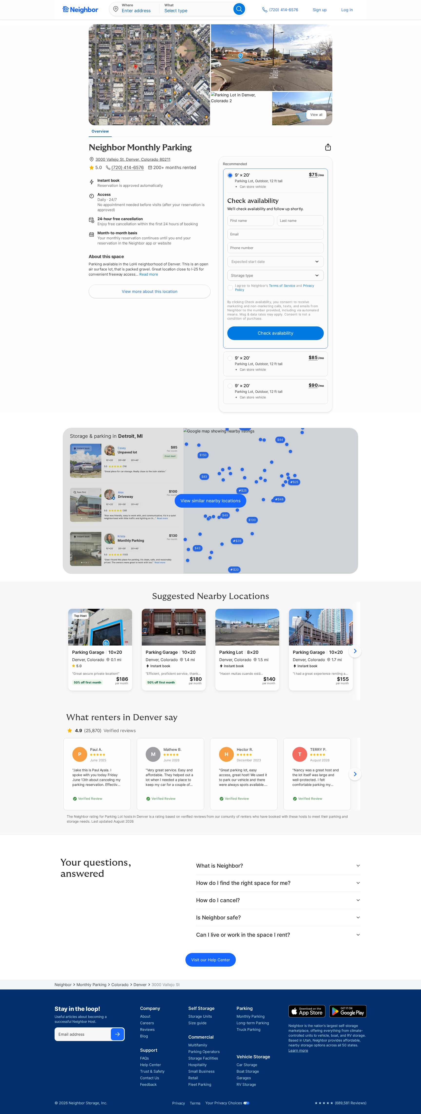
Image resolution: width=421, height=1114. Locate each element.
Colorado (120, 984)
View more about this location (149, 291)
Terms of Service (282, 285)
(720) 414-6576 (283, 9)
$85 (313, 357)
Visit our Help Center (210, 959)
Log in (347, 9)
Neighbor (63, 984)
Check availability (275, 333)
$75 (313, 175)
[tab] (100, 131)
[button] (270, 275)
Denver (140, 984)
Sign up (320, 9)
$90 (313, 385)
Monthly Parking (91, 984)
